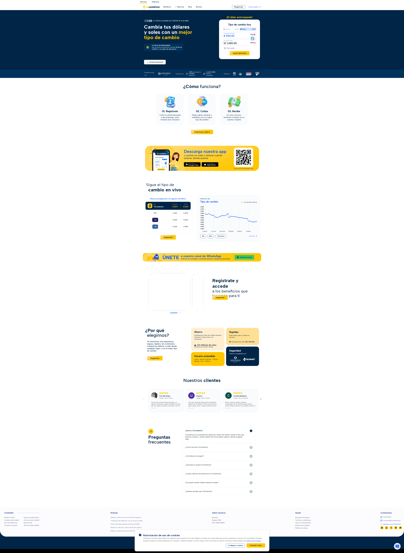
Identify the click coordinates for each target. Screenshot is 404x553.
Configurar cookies (235, 545)
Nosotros (215, 517)
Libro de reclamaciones (303, 523)
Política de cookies (301, 528)
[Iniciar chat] (397, 546)
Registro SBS (216, 520)
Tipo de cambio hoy (10, 523)
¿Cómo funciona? (156, 62)
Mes (210, 236)
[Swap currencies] (252, 38)
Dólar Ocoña (28, 523)
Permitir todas (256, 545)
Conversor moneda (10, 525)
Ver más (252, 236)
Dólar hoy (180, 7)
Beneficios (167, 7)
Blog (190, 7)
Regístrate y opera (202, 132)
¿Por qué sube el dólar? (32, 520)
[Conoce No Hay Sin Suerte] (257, 74)
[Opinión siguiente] (260, 399)
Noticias (199, 7)
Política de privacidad (302, 525)
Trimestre (220, 236)
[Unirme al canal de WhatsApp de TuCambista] (202, 257)
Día (203, 236)
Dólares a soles (9, 517)
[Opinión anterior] (143, 399)
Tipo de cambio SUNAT (31, 525)
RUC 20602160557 (218, 523)
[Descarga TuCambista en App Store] (210, 164)
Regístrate (168, 237)
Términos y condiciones (303, 520)
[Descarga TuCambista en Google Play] (192, 164)
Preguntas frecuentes (302, 517)
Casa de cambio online (31, 517)
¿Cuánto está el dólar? (11, 520)
